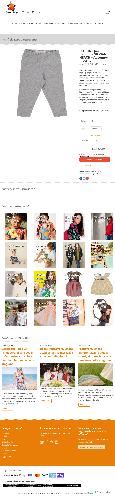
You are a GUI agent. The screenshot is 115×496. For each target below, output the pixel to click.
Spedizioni (5, 448)
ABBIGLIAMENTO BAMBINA (79, 23)
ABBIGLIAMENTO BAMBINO (55, 23)
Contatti (4, 454)
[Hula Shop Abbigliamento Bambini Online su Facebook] (47, 443)
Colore (83, 121)
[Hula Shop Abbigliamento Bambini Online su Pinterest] (51, 443)
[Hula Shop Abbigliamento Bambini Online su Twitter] (42, 443)
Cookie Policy (93, 493)
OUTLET (38, 23)
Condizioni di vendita (9, 451)
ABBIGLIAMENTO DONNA (22, 23)
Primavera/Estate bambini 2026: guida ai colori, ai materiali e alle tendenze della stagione (94, 354)
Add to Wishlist (85, 165)
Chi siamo (5, 433)
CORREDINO (98, 23)
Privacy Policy (82, 493)
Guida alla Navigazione (10, 445)
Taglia (83, 129)
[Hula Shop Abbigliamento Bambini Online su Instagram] (56, 443)
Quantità (84, 140)
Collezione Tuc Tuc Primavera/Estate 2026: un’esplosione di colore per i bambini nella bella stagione (18, 356)
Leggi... (5, 408)
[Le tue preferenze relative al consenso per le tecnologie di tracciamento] (103, 492)
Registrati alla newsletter (92, 447)
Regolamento (6, 436)
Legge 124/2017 (7, 456)
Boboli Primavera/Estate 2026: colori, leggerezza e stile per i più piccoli (57, 352)
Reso (3, 439)
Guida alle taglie (7, 442)
